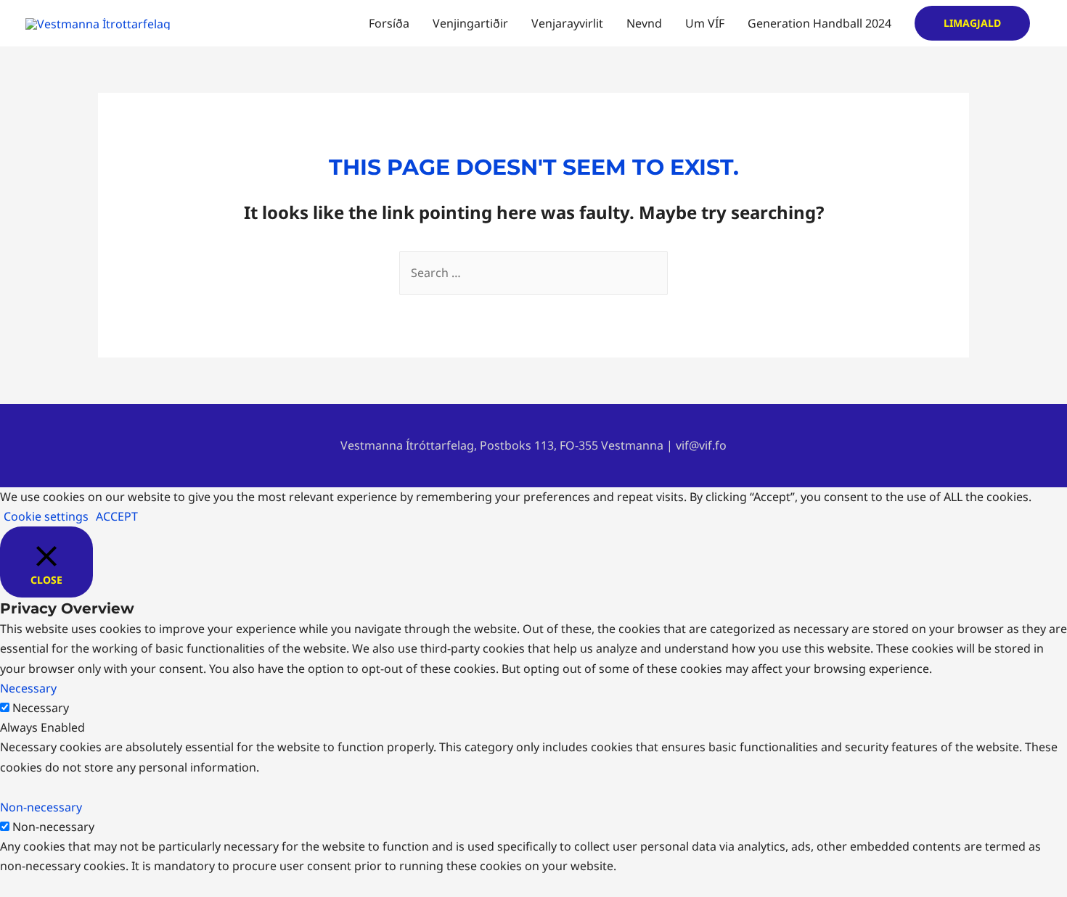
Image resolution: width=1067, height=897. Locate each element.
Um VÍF (704, 23)
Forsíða (389, 23)
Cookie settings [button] (46, 516)
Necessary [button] (28, 688)
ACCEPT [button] (117, 516)
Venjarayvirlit (567, 23)
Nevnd (644, 23)
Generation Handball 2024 (819, 23)
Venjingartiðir (470, 23)
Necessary (40, 708)
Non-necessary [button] (41, 807)
